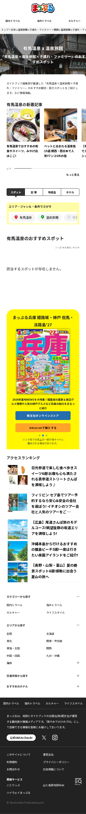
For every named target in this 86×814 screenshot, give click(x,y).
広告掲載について (53, 769)
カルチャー (74, 20)
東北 (9, 641)
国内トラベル (13, 20)
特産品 (52, 192)
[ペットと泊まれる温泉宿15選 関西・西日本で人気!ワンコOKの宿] (60, 136)
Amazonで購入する (43, 427)
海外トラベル (44, 20)
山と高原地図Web (53, 785)
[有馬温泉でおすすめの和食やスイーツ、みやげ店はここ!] (23, 136)
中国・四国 (13, 655)
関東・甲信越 (54, 641)
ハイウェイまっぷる (18, 792)
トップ (5, 29)
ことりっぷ (13, 785)
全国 (9, 633)
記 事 (34, 192)
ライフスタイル (55, 612)
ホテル (70, 192)
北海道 (50, 633)
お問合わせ (13, 769)
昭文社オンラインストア (43, 415)
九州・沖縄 (53, 655)
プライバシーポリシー (56, 762)
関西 (49, 648)
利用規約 (12, 762)
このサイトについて (18, 754)
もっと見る (72, 174)
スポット (16, 192)
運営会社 (48, 754)
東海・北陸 (13, 648)
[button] (39, 435)
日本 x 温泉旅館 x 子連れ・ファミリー (31, 29)
